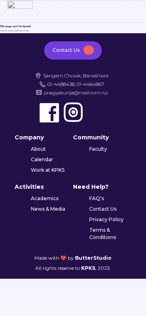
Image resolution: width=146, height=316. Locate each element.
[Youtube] (97, 112)
